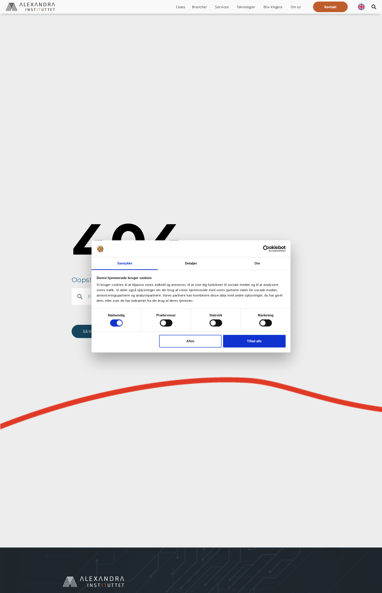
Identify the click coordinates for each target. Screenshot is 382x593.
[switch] (166, 323)
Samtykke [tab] (124, 263)
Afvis (190, 341)
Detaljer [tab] (191, 263)
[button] (330, 7)
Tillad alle (254, 341)
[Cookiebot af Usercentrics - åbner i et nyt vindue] (266, 248)
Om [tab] (257, 263)
